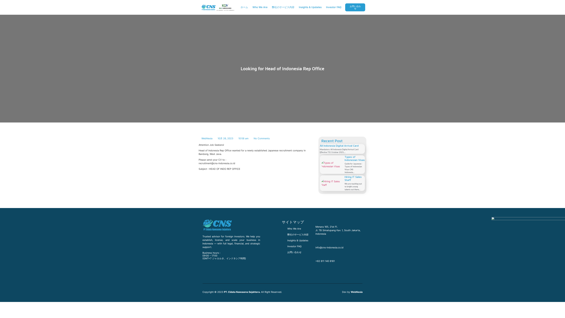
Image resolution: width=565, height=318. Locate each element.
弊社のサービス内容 (283, 7)
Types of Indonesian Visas (355, 158)
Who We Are (259, 7)
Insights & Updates (310, 7)
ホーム (244, 7)
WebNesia (357, 291)
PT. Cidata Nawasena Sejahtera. (242, 291)
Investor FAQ (333, 7)
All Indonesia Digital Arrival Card (339, 145)
